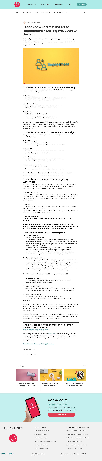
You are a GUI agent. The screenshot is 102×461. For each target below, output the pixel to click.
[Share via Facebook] (24, 354)
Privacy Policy (35, 453)
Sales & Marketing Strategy (60, 12)
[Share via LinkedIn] (31, 354)
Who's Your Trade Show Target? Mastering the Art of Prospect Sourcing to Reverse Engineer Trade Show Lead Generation (74, 385)
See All (84, 365)
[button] (84, 12)
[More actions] (78, 22)
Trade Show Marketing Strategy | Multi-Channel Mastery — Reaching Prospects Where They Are (26, 385)
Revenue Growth (45, 12)
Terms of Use (42, 453)
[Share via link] (35, 354)
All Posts (18, 12)
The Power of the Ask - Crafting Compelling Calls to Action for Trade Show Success (50, 385)
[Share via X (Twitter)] (27, 354)
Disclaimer (34, 455)
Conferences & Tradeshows (30, 12)
